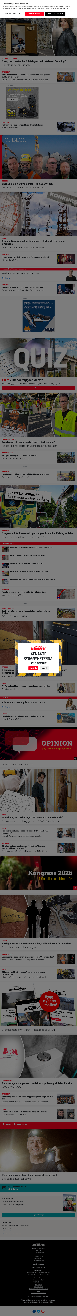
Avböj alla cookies (55, 13)
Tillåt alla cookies (34, 13)
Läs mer (65, 8)
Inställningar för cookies (13, 13)
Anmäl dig (33, 668)
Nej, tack (44, 668)
